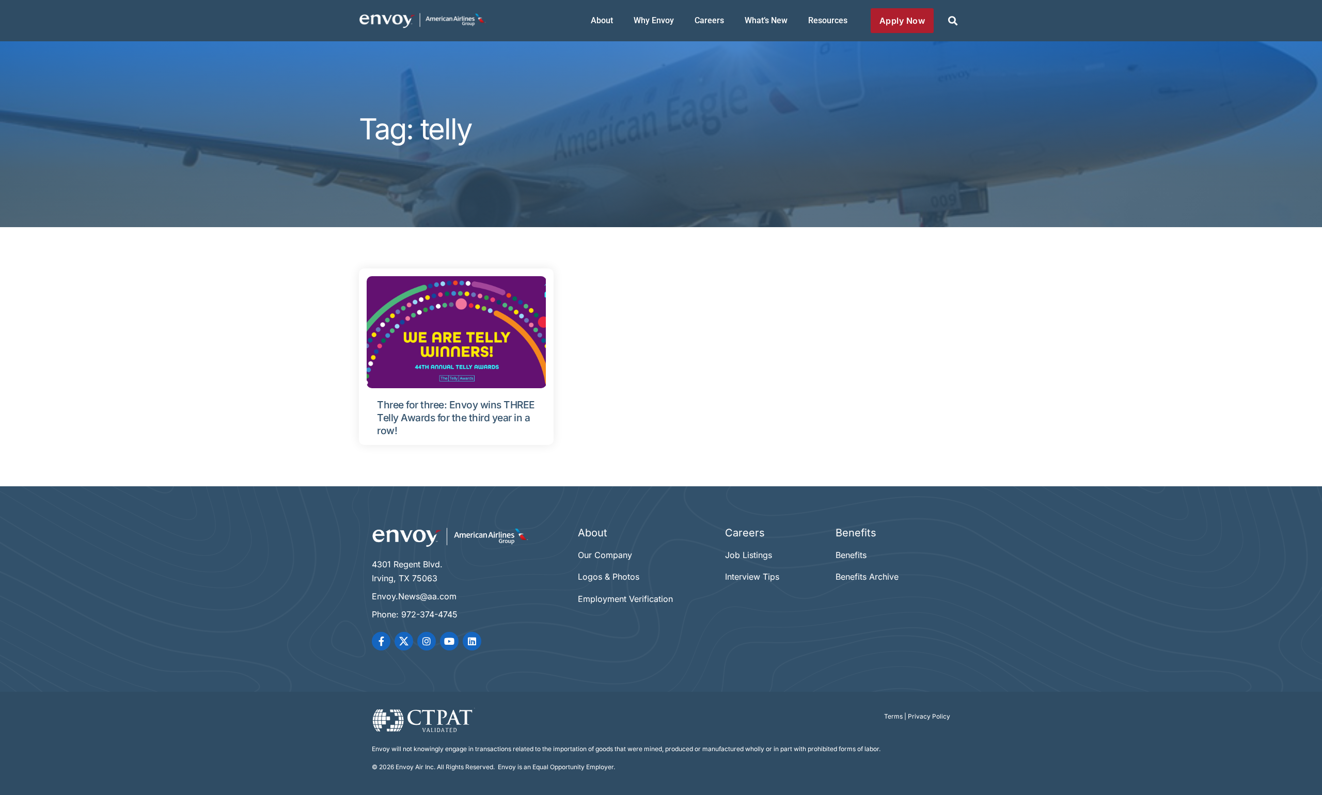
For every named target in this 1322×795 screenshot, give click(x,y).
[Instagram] (426, 641)
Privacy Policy (929, 716)
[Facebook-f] (381, 641)
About (602, 20)
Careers (709, 20)
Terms (893, 716)
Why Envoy (654, 20)
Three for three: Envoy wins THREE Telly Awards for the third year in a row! (456, 418)
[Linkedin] (472, 641)
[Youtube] (449, 641)
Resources (827, 20)
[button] (952, 20)
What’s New (766, 20)
